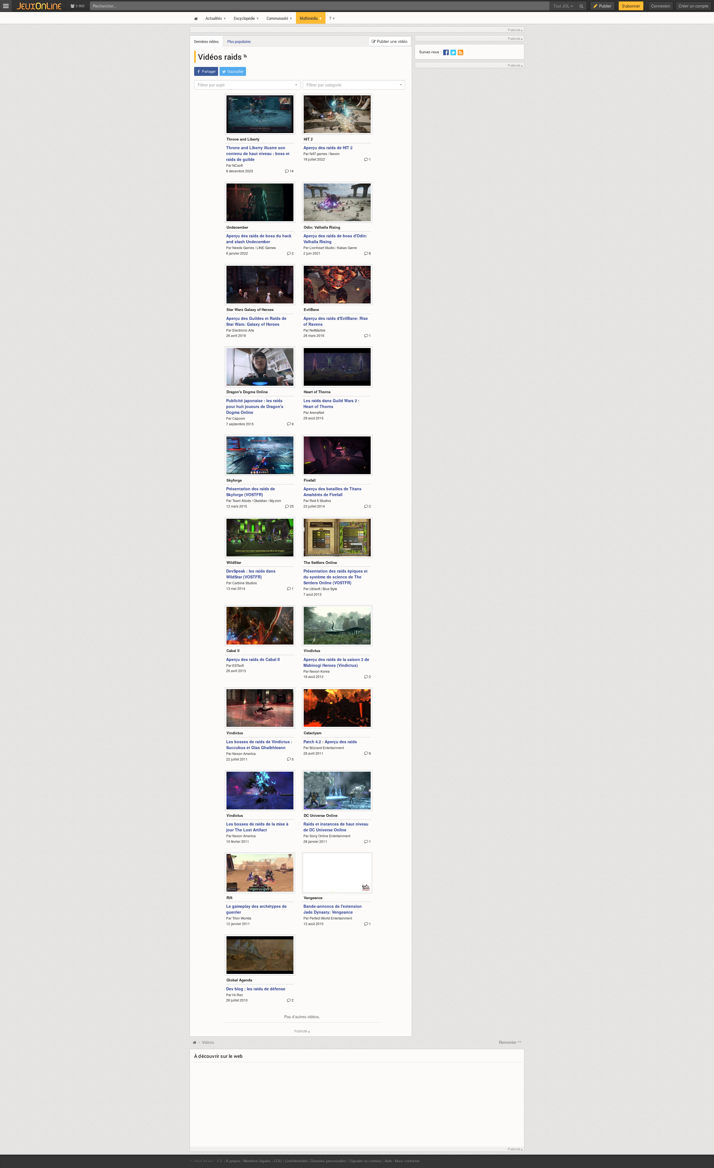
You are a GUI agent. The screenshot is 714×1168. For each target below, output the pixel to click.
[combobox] (247, 85)
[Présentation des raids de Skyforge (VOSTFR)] (259, 455)
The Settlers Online (320, 562)
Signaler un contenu (365, 1161)
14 (291, 170)
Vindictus (312, 650)
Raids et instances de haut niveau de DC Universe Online (335, 826)
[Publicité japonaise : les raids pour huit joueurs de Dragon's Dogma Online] (259, 367)
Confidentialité (296, 1161)
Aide (388, 1161)
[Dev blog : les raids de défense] (259, 955)
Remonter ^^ (510, 1042)
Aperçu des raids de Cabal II (253, 659)
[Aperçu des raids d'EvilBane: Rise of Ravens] (337, 284)
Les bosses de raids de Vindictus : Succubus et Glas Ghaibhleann (259, 744)
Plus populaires (239, 41)
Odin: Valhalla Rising (322, 227)
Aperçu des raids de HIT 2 (328, 147)
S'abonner (631, 6)
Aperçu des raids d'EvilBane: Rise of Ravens (335, 321)
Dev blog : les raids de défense (255, 988)
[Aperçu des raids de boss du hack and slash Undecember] (259, 202)
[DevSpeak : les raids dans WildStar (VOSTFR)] (259, 537)
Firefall (310, 480)
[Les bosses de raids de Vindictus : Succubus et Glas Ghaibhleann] (259, 708)
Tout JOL (562, 6)
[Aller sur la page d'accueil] (194, 1042)
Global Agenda (239, 980)
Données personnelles (328, 1161)
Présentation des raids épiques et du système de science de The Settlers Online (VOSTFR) (335, 576)
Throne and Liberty (242, 139)
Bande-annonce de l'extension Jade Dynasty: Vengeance (332, 909)
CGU (278, 1161)
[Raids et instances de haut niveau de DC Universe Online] (337, 790)
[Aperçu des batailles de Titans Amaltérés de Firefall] (337, 455)
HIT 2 (308, 139)
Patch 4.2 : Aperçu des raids (330, 741)
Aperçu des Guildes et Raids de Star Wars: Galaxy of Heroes (256, 321)
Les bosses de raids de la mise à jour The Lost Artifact (257, 826)
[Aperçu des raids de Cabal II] (259, 626)
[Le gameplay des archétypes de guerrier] (259, 873)
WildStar (233, 562)
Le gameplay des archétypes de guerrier (256, 909)
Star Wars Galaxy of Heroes (250, 309)
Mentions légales (257, 1161)
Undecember (237, 227)
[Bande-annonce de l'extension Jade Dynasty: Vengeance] (337, 873)
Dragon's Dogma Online (247, 391)
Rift (229, 897)
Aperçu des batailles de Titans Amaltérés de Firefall (332, 491)
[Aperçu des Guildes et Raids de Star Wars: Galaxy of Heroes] (259, 284)
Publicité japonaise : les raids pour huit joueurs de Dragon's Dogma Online (254, 406)
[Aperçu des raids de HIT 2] (337, 114)
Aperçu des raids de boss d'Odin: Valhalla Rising (335, 238)
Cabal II (233, 650)
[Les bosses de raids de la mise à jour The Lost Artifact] (259, 790)
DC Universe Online (320, 815)
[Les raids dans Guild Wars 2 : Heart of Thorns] (337, 367)
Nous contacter (407, 1161)
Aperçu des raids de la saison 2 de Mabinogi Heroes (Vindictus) (336, 662)
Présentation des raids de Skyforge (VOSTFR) (250, 491)
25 (291, 506)
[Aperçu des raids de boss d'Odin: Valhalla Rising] (337, 202)
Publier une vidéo (391, 41)
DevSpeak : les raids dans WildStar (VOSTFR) (251, 574)
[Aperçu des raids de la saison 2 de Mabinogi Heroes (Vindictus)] (337, 626)
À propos (233, 1161)
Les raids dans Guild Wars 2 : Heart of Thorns (331, 403)
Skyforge (234, 480)
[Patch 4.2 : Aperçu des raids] (337, 708)
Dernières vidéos (206, 41)
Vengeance (313, 897)
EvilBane (311, 309)
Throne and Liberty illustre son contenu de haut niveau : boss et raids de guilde (258, 153)
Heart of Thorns (317, 391)
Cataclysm (313, 732)
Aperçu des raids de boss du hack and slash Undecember (258, 238)
